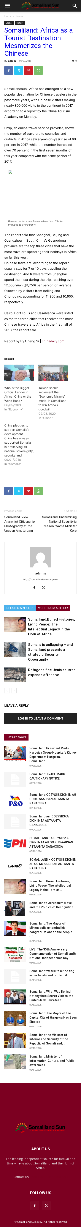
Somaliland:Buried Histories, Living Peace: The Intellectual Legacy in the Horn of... (50, 886)
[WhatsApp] (38, 70)
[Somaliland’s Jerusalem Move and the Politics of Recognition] (15, 908)
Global (20, 16)
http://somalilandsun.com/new (40, 579)
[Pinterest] (28, 70)
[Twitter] (18, 70)
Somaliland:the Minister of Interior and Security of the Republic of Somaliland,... (48, 1039)
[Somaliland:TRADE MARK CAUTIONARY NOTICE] (15, 779)
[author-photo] (40, 567)
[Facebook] (8, 70)
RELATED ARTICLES (19, 608)
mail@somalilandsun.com (49, 1177)
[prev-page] (7, 690)
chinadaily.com (53, 341)
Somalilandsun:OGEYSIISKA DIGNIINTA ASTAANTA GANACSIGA (49, 821)
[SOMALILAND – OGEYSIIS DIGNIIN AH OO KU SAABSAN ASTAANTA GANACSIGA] (15, 864)
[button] (7, 6)
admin (12, 60)
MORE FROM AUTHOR (53, 608)
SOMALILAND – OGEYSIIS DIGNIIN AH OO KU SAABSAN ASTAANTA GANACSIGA (52, 864)
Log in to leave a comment (40, 718)
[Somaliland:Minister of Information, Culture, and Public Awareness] (15, 1061)
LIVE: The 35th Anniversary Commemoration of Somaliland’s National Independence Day (52, 954)
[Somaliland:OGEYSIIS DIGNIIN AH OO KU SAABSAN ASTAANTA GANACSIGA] (15, 800)
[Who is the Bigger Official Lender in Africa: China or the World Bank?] (19, 373)
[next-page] (14, 690)
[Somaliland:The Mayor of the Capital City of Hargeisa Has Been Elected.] (15, 1018)
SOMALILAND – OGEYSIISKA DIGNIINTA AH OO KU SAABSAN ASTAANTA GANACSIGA (51, 842)
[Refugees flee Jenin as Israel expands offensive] (15, 674)
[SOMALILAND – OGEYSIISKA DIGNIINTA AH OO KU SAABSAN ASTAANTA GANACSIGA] (15, 843)
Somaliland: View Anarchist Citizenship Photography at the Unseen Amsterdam (19, 524)
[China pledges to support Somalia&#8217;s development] (21, 444)
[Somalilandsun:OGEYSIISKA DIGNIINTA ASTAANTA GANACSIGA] (15, 821)
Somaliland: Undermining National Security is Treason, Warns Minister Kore (59, 524)
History (19, 22)
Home (8, 16)
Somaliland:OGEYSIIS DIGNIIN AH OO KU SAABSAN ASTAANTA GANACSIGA (52, 799)
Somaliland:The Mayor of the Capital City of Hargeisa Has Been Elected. (53, 1017)
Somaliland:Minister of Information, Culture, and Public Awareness (51, 1061)
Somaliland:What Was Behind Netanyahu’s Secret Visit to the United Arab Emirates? (51, 996)
